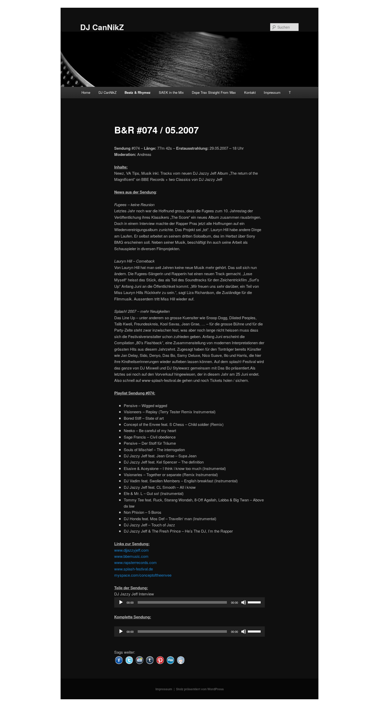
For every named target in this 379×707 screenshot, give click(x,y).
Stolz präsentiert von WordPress (200, 689)
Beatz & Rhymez (138, 92)
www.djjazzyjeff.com (131, 550)
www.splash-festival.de (133, 568)
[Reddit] (180, 659)
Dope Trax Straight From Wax (214, 92)
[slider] (255, 602)
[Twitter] (129, 659)
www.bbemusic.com (131, 556)
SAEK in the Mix (171, 92)
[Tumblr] (149, 659)
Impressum (272, 92)
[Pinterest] (160, 659)
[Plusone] (139, 659)
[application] (189, 602)
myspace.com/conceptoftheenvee (142, 575)
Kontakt (250, 92)
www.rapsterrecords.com (135, 562)
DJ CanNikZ (102, 26)
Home (85, 92)
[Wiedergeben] (120, 602)
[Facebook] (118, 659)
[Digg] (170, 659)
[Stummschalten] (243, 602)
